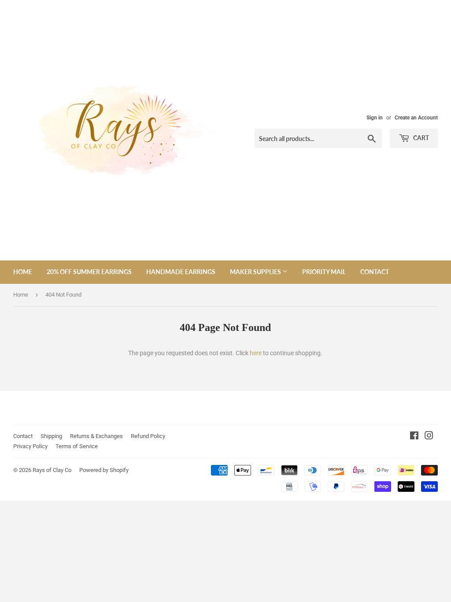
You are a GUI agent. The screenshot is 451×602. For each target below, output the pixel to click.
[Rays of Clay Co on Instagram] (429, 436)
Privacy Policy (30, 446)
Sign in (374, 118)
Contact (374, 271)
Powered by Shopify (104, 470)
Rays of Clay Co (52, 470)
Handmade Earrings (180, 271)
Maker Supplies (256, 271)
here (256, 353)
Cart (420, 137)
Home (22, 271)
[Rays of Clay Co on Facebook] (414, 436)
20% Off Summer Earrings (89, 271)
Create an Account (416, 118)
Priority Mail (324, 271)
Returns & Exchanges (96, 436)
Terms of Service (76, 446)
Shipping (51, 436)
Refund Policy (148, 436)
